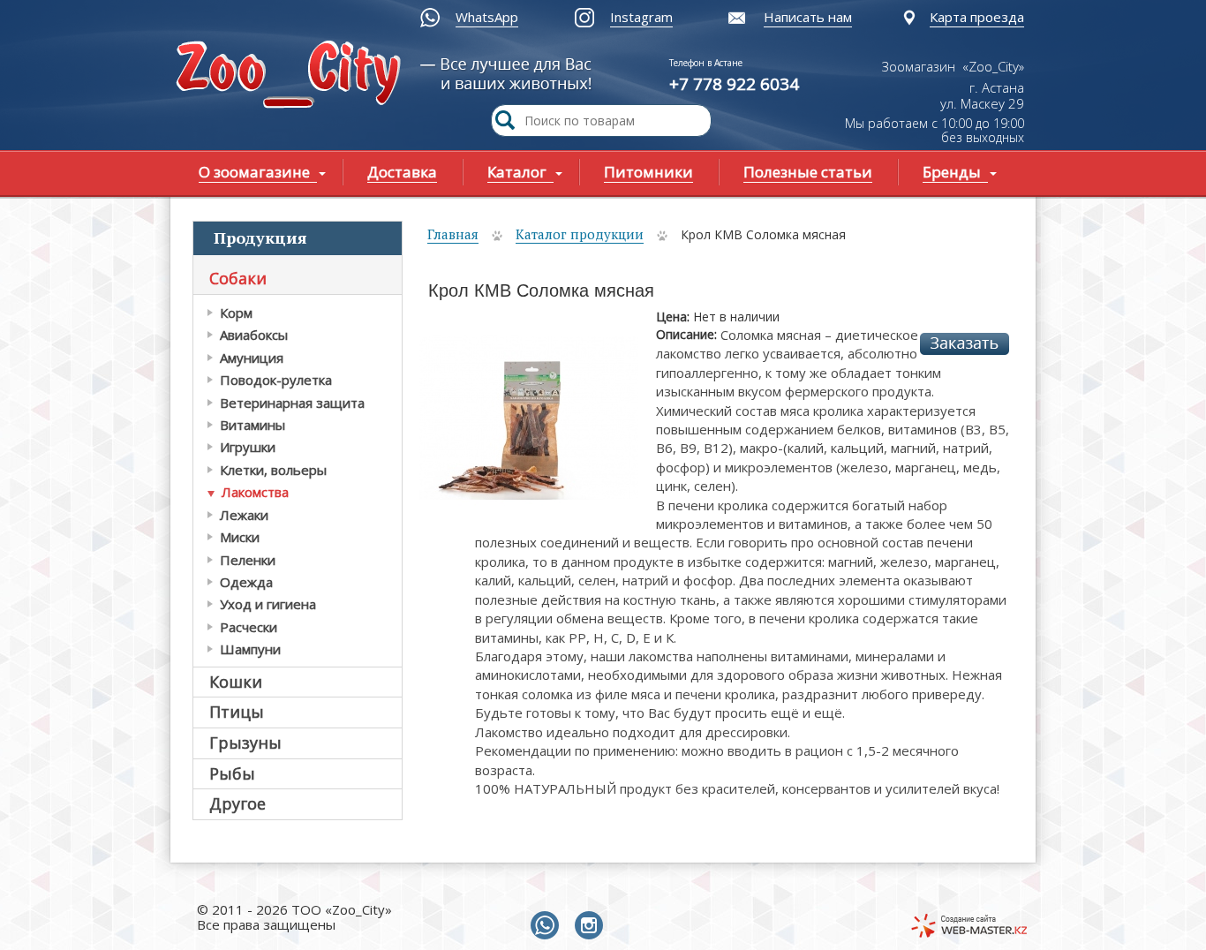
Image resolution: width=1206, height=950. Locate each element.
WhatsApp (487, 17)
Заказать (964, 344)
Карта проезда (977, 17)
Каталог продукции (580, 234)
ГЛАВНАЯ (292, 76)
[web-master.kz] (969, 926)
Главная (453, 234)
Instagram (641, 17)
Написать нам (808, 17)
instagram (592, 926)
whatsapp (548, 926)
